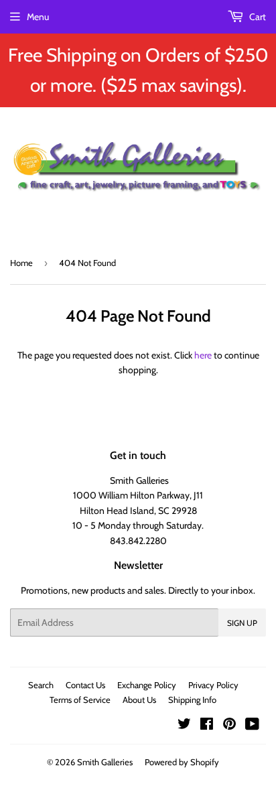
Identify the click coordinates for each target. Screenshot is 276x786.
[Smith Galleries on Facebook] (207, 726)
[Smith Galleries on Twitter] (184, 726)
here (203, 355)
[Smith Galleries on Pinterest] (229, 726)
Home (21, 262)
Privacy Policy (213, 684)
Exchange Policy (146, 684)
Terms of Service (80, 699)
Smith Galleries (105, 762)
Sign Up (242, 623)
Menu (38, 17)
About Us (139, 699)
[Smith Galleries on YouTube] (252, 726)
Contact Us (85, 684)
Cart (256, 17)
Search (41, 684)
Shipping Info (192, 699)
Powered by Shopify (182, 762)
